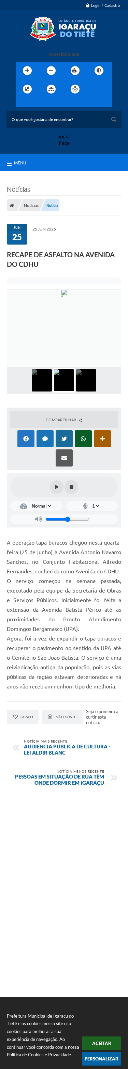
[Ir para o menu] (23, 103)
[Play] (56, 487)
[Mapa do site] (51, 89)
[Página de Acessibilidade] (75, 89)
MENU (20, 162)
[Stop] (71, 487)
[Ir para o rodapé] (53, 103)
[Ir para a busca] (38, 103)
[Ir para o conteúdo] (94, 89)
